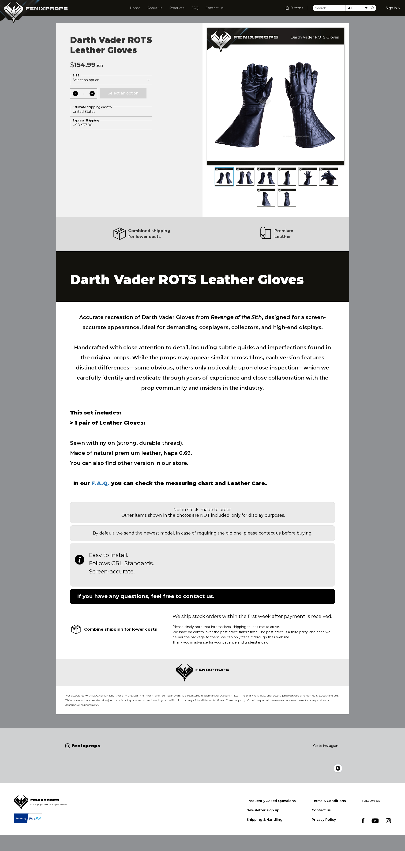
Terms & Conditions (329, 801)
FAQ (195, 8)
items (296, 8)
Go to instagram (326, 746)
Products (176, 8)
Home (135, 8)
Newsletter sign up (263, 810)
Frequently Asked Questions (271, 801)
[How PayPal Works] (28, 818)
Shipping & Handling (264, 819)
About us (154, 8)
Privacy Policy (324, 819)
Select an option (123, 93)
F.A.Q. (100, 483)
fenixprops (84, 746)
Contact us (214, 8)
